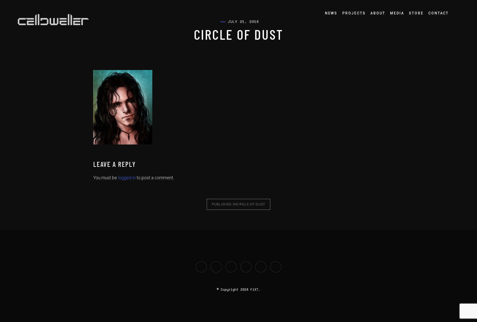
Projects (353, 13)
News (331, 13)
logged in (127, 177)
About (377, 13)
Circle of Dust (238, 204)
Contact (438, 13)
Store (416, 13)
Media (397, 13)
